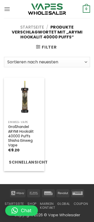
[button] (7, 9)
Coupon (81, 203)
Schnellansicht (26, 162)
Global (63, 203)
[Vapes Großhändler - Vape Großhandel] (47, 9)
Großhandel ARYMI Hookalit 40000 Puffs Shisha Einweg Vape (21, 136)
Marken (47, 203)
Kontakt (47, 207)
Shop (31, 203)
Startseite (32, 27)
